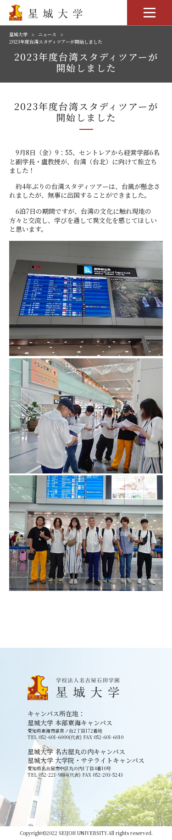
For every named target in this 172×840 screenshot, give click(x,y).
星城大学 (18, 34)
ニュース (47, 34)
